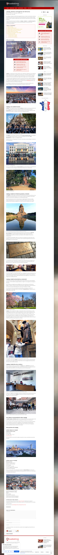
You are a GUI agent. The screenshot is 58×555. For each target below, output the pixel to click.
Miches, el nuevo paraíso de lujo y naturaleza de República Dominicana (48, 74)
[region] (11, 548)
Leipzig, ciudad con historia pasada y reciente (14, 29)
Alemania (28, 80)
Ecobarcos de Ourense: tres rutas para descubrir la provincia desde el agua (48, 53)
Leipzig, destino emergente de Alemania (18, 11)
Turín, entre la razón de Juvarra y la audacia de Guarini (47, 57)
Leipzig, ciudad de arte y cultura (12, 31)
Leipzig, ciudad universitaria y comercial (13, 30)
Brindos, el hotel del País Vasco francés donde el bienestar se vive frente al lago (48, 546)
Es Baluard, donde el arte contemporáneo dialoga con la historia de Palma (48, 93)
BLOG (16, 8)
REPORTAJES (12, 8)
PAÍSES (25, 8)
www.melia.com (9, 435)
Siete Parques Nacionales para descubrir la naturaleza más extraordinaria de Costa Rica (47, 89)
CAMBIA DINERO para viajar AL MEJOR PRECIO (21, 70)
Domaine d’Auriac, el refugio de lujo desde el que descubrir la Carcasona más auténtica (47, 541)
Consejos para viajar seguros (13, 36)
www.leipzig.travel (15, 504)
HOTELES (44, 537)
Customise (5, 551)
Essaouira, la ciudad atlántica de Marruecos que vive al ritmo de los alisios (47, 48)
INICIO (8, 8)
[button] (51, 8)
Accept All (16, 551)
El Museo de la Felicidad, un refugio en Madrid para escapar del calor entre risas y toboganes (47, 84)
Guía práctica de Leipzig (11, 33)
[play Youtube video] (21, 49)
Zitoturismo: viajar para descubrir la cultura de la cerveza (48, 79)
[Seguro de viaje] (45, 22)
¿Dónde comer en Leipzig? (13, 35)
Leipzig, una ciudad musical (11, 27)
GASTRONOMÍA (20, 8)
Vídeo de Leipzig (10, 26)
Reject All (11, 551)
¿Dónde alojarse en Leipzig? (13, 34)
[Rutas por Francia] (45, 105)
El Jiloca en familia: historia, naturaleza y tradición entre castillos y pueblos (48, 67)
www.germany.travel (22, 504)
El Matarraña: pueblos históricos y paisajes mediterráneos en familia (48, 62)
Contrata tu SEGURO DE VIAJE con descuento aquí (21, 67)
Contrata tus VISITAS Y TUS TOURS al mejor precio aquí (20, 65)
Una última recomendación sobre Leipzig (14, 32)
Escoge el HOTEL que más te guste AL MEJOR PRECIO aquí (21, 62)
